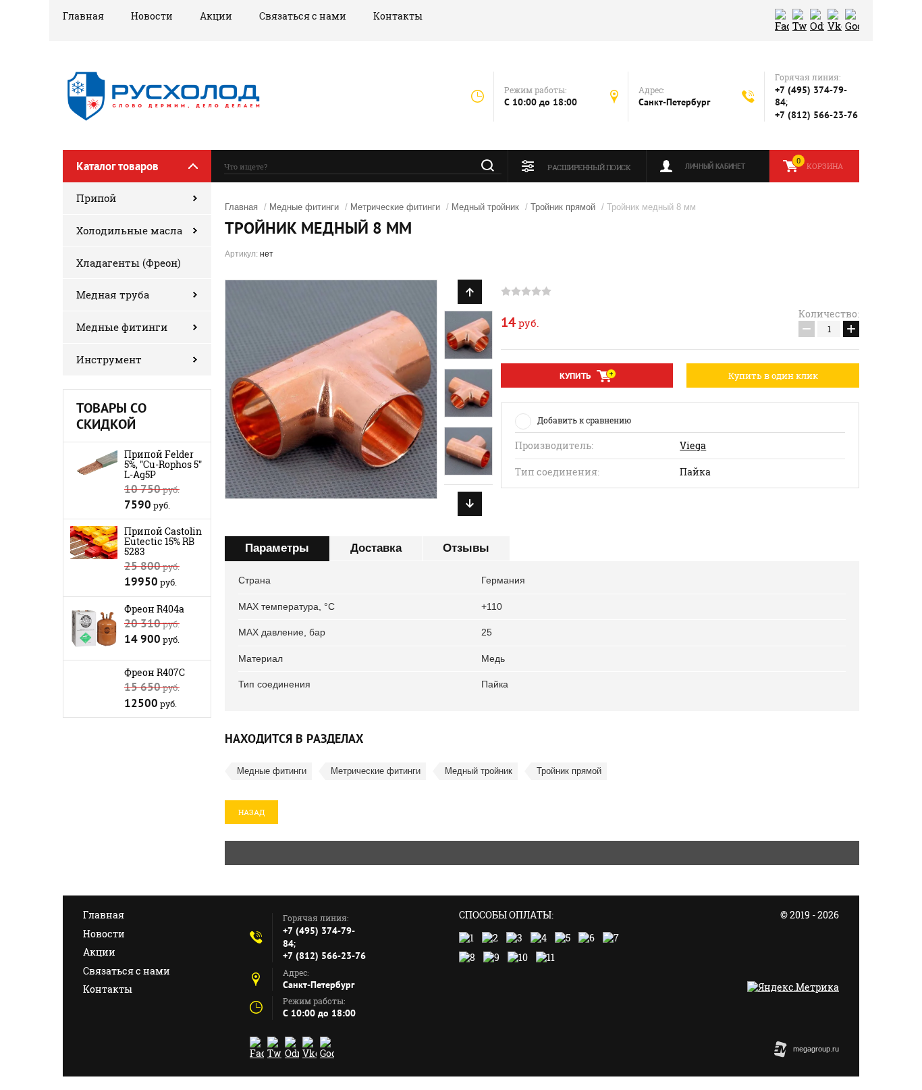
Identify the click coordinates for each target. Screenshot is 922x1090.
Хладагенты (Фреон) (128, 262)
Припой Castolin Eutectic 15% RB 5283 (163, 541)
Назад (251, 812)
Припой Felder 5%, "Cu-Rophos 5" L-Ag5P (163, 464)
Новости (152, 15)
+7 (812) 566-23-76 (816, 115)
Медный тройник (485, 207)
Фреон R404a (154, 608)
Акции (216, 15)
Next (470, 504)
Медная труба (112, 294)
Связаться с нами (302, 15)
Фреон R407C (154, 672)
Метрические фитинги (395, 207)
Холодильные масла (129, 230)
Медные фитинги (121, 327)
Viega (693, 446)
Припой (96, 198)
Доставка (376, 548)
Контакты (398, 15)
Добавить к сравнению (584, 420)
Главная (83, 15)
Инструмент (109, 359)
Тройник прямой (563, 207)
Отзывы (466, 548)
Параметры (277, 548)
